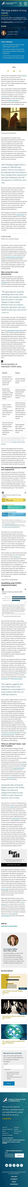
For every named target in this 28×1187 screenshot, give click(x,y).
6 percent (24, 764)
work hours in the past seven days (11, 732)
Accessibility (14, 1179)
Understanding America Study (14, 330)
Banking (16, 1129)
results (12, 807)
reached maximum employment (14, 257)
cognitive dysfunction (13, 100)
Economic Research (7, 1138)
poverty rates (4, 889)
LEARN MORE (6, 1119)
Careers (16, 1133)
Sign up (9, 1083)
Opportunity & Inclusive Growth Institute (14, 1077)
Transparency (14, 1184)
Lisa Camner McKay (12, 32)
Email (5, 1064)
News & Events (18, 1131)
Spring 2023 (6, 22)
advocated (4, 282)
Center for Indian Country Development (13, 1074)
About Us (4, 1127)
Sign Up (19, 1155)
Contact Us (5, 1133)
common (3, 96)
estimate (24, 76)
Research (16, 1127)
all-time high (10, 777)
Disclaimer (14, 1176)
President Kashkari (7, 1135)
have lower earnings (16, 679)
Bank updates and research (13, 1072)
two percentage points (18, 768)
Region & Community (7, 1129)
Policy (4, 1131)
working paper (20, 214)
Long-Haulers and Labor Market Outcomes (10, 527)
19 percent (16, 557)
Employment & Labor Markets (9, 926)
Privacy (14, 1181)
